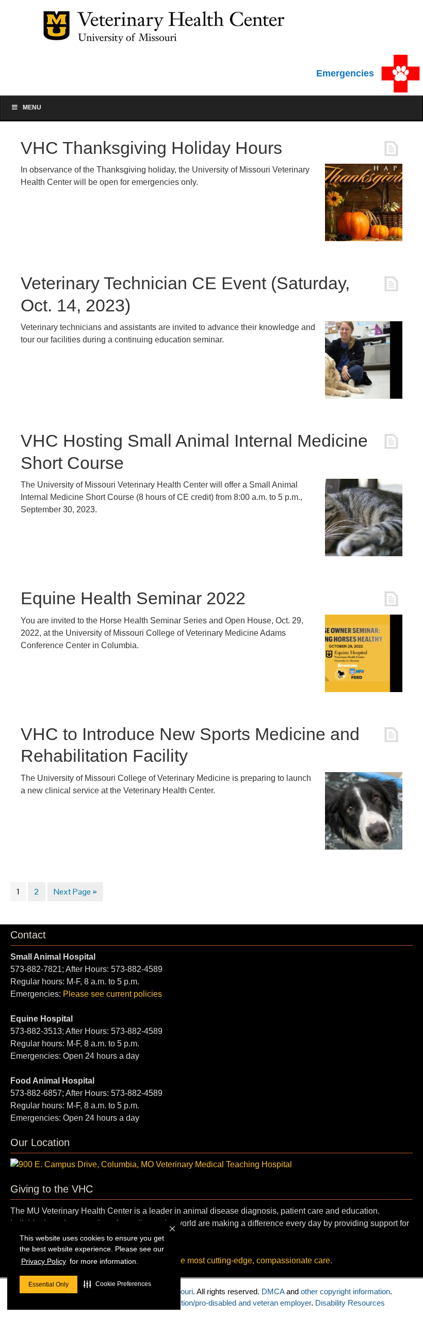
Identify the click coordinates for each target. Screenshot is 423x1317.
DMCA (273, 1291)
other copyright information (345, 1291)
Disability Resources (350, 1302)
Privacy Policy (43, 1261)
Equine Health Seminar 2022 (133, 598)
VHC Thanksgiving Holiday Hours (151, 148)
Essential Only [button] (48, 1284)
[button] (117, 1284)
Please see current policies (112, 994)
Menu (32, 107)
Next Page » (75, 891)
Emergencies (345, 73)
